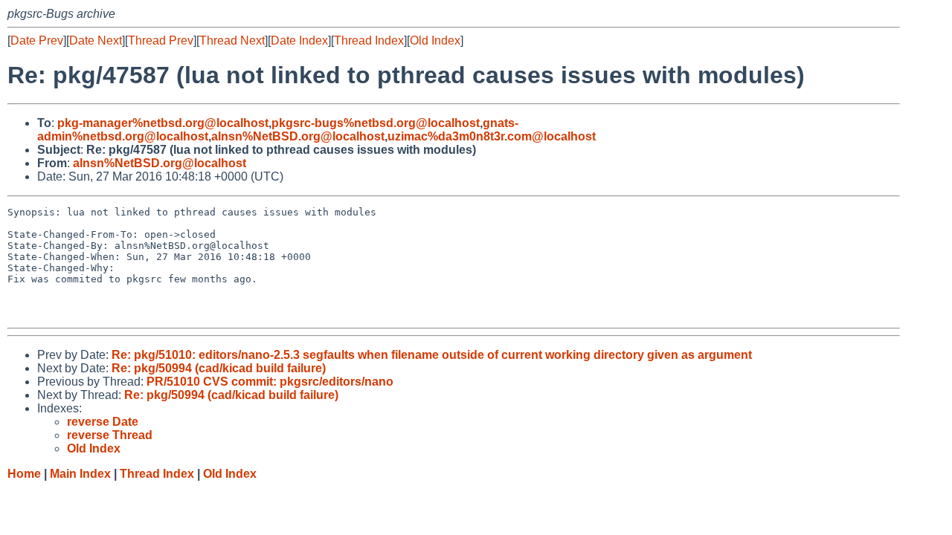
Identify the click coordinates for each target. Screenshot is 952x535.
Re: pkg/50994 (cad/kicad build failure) (219, 368)
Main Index (80, 473)
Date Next (95, 40)
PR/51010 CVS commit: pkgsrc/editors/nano (270, 381)
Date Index (299, 40)
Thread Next (232, 40)
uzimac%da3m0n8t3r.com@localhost (491, 136)
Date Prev (36, 40)
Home (24, 473)
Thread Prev (160, 40)
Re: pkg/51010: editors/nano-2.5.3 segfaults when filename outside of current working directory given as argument (432, 354)
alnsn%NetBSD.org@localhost (298, 136)
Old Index (435, 40)
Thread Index (369, 40)
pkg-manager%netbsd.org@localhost (162, 123)
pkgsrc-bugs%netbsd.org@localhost (375, 123)
